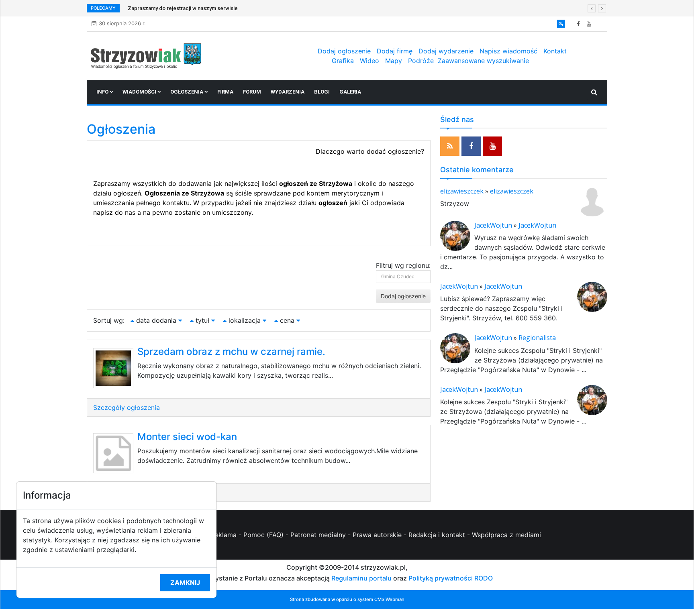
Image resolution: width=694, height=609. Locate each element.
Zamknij (185, 582)
